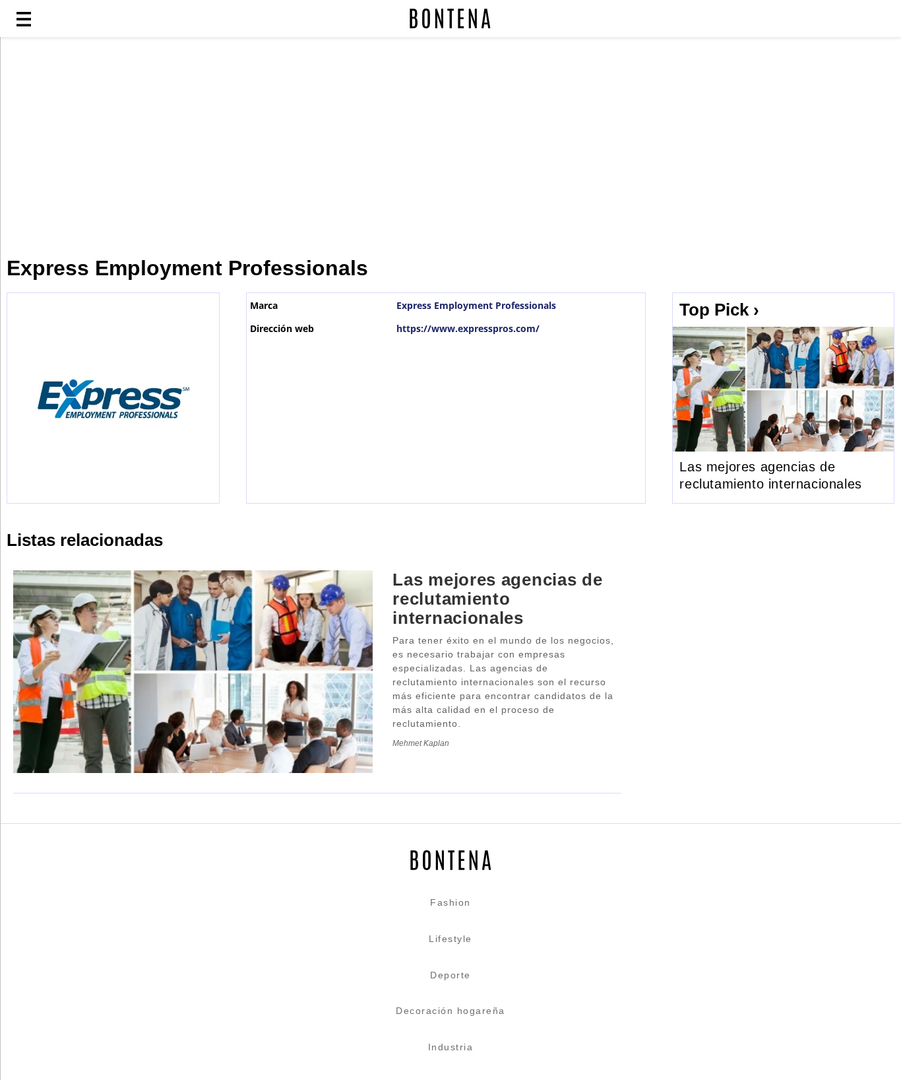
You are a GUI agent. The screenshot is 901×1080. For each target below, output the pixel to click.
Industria (451, 1047)
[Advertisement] (320, 146)
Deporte (450, 975)
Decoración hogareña (450, 1010)
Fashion (450, 902)
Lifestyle (450, 938)
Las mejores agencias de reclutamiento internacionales (770, 475)
